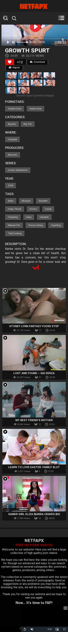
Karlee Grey (35, 108)
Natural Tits (14, 225)
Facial (48, 209)
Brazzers (12, 154)
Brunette (43, 201)
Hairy (28, 217)
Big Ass (12, 124)
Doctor (33, 209)
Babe (10, 201)
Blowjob (26, 201)
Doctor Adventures (18, 170)
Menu (61, 18)
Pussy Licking (35, 225)
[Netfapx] (34, 6)
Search (5, 18)
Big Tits (28, 124)
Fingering (13, 217)
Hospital (12, 139)
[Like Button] (9, 62)
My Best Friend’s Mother (34, 420)
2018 (10, 185)
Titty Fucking (15, 233)
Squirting (56, 225)
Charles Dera (14, 108)
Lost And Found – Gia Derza (34, 373)
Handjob (44, 217)
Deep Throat (14, 209)
